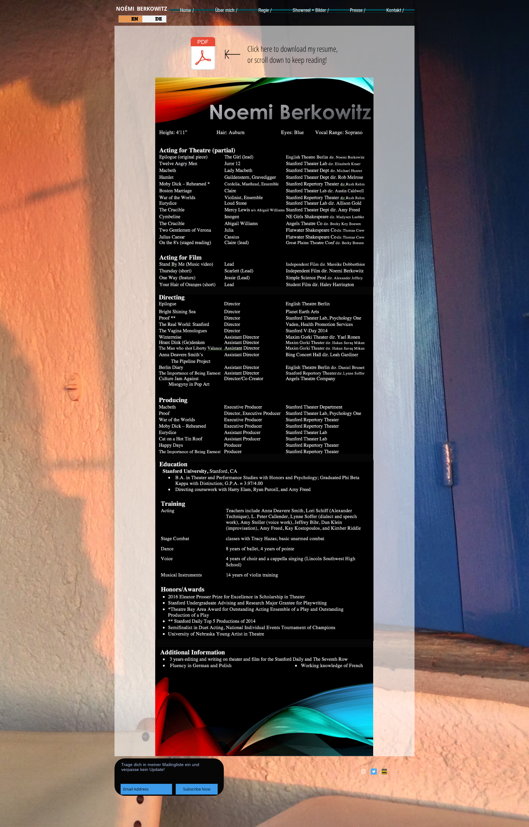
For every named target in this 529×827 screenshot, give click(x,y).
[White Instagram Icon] (363, 771)
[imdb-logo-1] (384, 771)
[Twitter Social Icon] (374, 771)
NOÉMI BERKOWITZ (141, 8)
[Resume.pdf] (203, 54)
